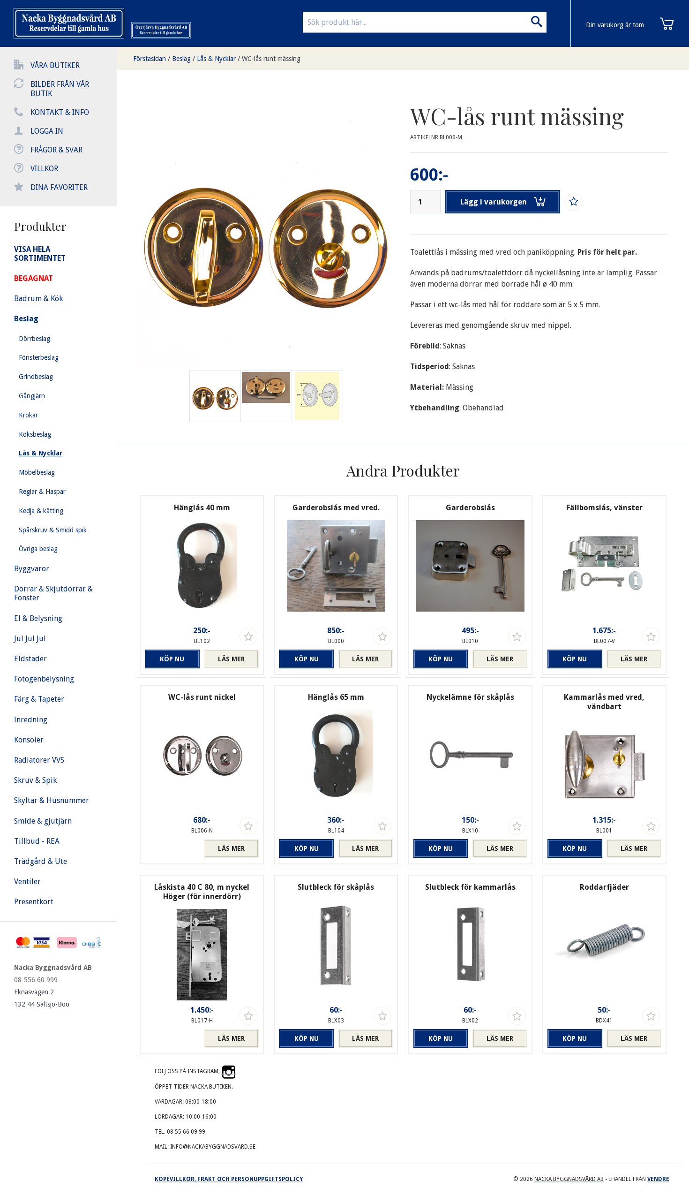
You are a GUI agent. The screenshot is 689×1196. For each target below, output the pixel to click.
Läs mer (231, 659)
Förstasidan (149, 58)
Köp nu (172, 659)
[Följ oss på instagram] (228, 1071)
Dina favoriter (59, 187)
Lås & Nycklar (216, 58)
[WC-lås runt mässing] (266, 396)
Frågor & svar (56, 149)
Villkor (44, 168)
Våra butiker (55, 65)
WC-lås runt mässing (271, 58)
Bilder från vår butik (59, 89)
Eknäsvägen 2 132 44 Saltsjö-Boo (41, 998)
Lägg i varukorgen (493, 201)
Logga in (46, 131)
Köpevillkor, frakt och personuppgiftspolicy (229, 1179)
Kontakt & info (59, 112)
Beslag (181, 58)
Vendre (658, 1179)
